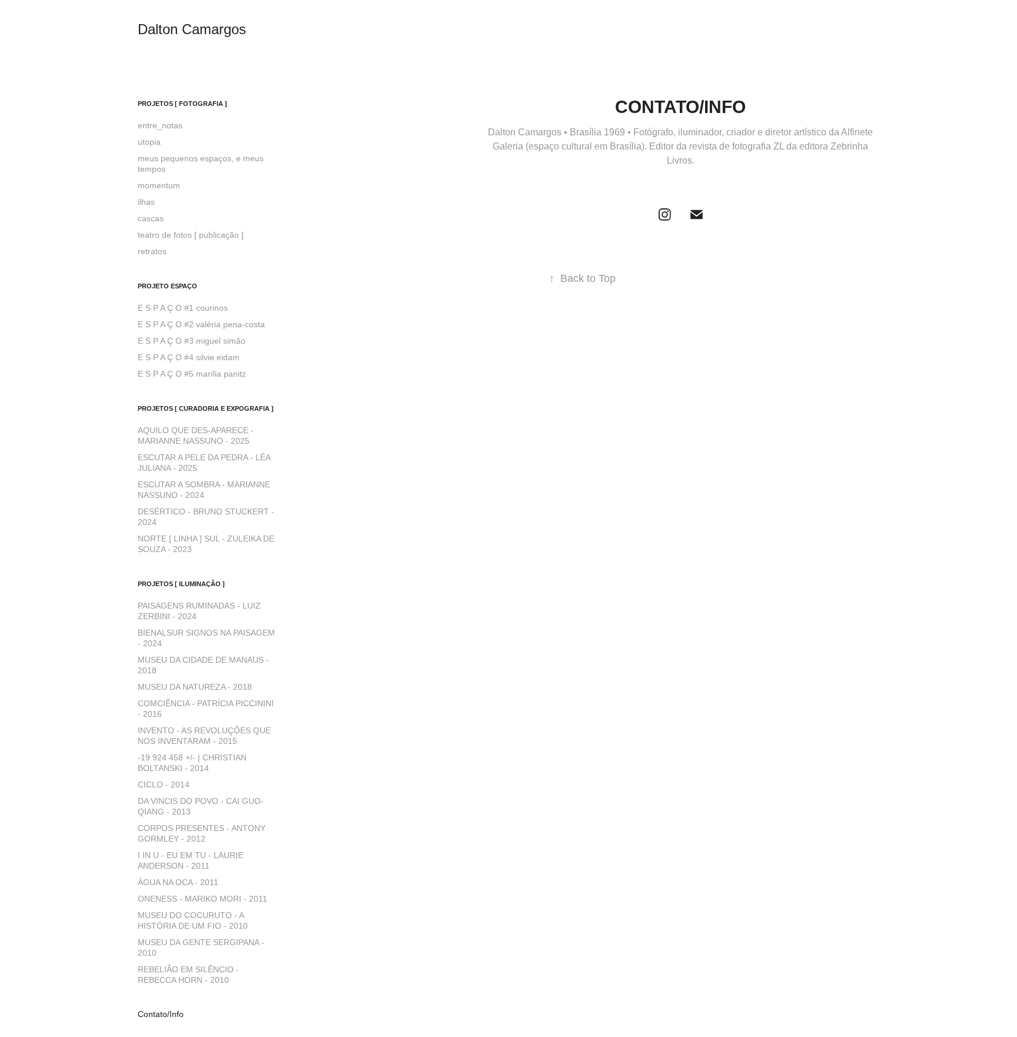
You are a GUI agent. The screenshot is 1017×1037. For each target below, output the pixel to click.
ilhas (146, 202)
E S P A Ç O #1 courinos (183, 308)
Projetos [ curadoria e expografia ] (206, 408)
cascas (151, 218)
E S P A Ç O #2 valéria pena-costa (201, 324)
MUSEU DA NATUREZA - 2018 (195, 687)
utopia (149, 142)
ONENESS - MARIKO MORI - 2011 (202, 898)
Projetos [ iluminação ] (181, 583)
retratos (152, 251)
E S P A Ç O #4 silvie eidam (189, 357)
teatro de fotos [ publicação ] (191, 235)
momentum (159, 185)
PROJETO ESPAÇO (167, 286)
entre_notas (160, 125)
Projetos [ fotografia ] (182, 103)
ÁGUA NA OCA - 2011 (178, 882)
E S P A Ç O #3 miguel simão (191, 340)
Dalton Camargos (192, 29)
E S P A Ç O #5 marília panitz (192, 373)
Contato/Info (161, 1014)
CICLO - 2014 (164, 784)
